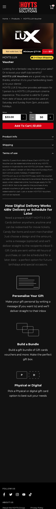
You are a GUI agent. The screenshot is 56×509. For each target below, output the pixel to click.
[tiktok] (30, 494)
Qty (31, 112)
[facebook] (4, 494)
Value (4, 112)
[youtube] (24, 494)
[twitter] (10, 494)
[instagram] (17, 494)
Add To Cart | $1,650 (28, 125)
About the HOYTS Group (13, 508)
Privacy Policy (36, 508)
